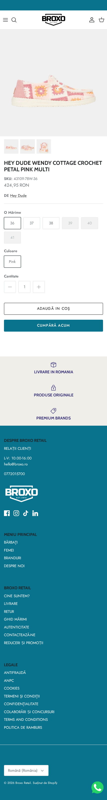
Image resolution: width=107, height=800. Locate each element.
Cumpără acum (53, 325)
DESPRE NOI (14, 566)
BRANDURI (12, 558)
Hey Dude (18, 195)
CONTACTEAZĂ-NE (19, 635)
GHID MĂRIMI (15, 619)
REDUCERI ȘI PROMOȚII (23, 643)
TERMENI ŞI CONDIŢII (22, 696)
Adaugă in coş (53, 308)
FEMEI (9, 550)
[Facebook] (7, 513)
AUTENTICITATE (16, 627)
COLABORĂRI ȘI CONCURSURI (29, 712)
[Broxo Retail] (53, 20)
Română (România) (23, 770)
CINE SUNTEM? (17, 596)
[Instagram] (16, 513)
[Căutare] (16, 19)
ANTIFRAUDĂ (15, 672)
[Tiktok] (26, 513)
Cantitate (11, 276)
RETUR (9, 611)
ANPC (9, 680)
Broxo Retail (23, 783)
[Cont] (90, 19)
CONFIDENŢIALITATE (21, 704)
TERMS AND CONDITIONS (26, 719)
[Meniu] (5, 19)
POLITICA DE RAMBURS (23, 727)
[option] (53, 83)
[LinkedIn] (35, 513)
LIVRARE (11, 603)
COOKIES (11, 688)
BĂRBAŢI (11, 542)
